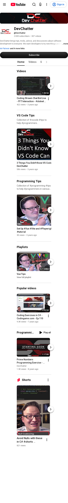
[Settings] (47, 4)
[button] (46, 62)
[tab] (21, 62)
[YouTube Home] (18, 4)
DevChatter (22, 366)
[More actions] (48, 99)
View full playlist (24, 277)
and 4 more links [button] (17, 48)
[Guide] (4, 4)
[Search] (34, 4)
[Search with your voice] (40, 4)
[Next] (50, 86)
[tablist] (34, 62)
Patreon (5, 48)
